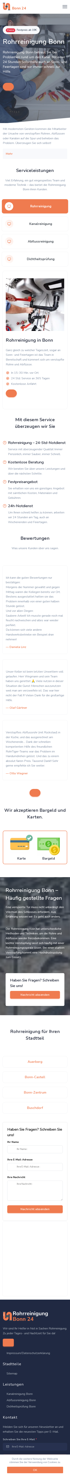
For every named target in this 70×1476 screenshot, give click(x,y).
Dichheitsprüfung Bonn (21, 1406)
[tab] (35, 206)
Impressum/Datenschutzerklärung (28, 1353)
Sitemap (11, 1373)
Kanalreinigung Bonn (19, 1394)
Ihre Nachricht (16, 1177)
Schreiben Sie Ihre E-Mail (20, 1439)
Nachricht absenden (35, 1209)
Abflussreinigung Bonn (21, 1400)
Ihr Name (13, 1142)
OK (35, 1470)
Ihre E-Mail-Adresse (19, 1159)
